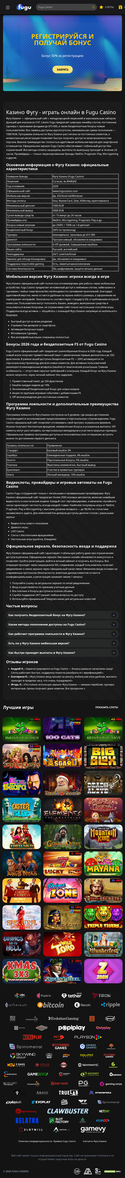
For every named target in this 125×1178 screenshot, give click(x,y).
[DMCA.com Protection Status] (113, 1171)
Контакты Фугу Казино (95, 1141)
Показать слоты (106, 707)
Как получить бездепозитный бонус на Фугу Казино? (46, 615)
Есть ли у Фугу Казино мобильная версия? (38, 643)
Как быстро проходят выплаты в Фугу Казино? (41, 652)
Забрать (62, 69)
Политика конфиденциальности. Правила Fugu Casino (47, 1141)
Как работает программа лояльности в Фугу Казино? (46, 634)
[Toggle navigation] (7, 7)
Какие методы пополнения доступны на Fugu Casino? (47, 624)
